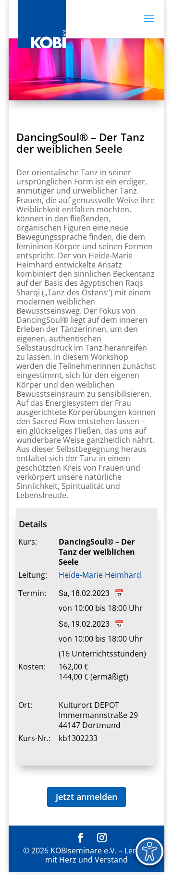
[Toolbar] (149, 851)
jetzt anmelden (86, 796)
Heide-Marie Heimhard (100, 575)
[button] (149, 25)
